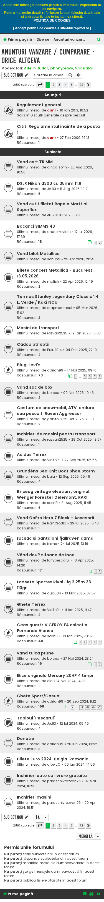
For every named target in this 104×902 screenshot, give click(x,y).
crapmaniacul (59, 307)
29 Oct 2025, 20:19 (78, 419)
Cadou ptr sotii (33, 344)
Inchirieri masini (34, 797)
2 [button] (53, 84)
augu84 (54, 593)
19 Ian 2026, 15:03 (86, 333)
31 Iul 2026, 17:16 (68, 215)
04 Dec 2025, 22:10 (81, 349)
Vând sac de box (34, 387)
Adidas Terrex (32, 454)
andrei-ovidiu (59, 231)
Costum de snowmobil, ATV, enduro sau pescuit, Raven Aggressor (55, 410)
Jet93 (51, 188)
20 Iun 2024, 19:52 (82, 744)
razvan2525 (57, 333)
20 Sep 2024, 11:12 (81, 701)
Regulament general (39, 105)
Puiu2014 (54, 349)
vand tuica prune (35, 653)
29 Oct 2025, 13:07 (86, 439)
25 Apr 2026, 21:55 (79, 259)
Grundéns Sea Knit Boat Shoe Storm (56, 471)
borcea (53, 392)
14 (81, 707)
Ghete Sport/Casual (38, 696)
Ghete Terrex (31, 604)
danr (51, 110)
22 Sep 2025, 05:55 (81, 460)
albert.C (53, 764)
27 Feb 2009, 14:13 (74, 137)
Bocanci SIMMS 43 (36, 226)
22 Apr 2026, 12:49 (78, 281)
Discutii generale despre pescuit (58, 115)
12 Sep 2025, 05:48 (74, 476)
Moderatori (84, 68)
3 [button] (59, 84)
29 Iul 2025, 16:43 (84, 523)
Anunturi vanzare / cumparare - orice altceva (48, 56)
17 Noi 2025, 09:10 (82, 370)
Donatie (25, 738)
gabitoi (53, 419)
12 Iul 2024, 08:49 (74, 723)
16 (93, 707)
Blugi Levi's (28, 365)
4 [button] (66, 84)
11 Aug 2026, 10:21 (74, 188)
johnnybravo (61, 68)
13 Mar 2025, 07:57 (80, 593)
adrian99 (55, 370)
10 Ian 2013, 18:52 (74, 110)
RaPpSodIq (56, 523)
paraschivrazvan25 (64, 781)
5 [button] (72, 84)
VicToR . (54, 460)
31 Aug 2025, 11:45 (76, 502)
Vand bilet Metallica (38, 253)
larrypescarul (58, 560)
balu (51, 476)
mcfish (53, 281)
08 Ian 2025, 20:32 (77, 636)
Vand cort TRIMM (35, 162)
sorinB (52, 502)
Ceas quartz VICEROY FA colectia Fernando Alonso (52, 627)
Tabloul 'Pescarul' (36, 718)
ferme (52, 543)
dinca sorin (57, 167)
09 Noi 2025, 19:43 (78, 392)
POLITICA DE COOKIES (52, 20)
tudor (42, 68)
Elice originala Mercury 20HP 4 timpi (55, 675)
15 (87, 707)
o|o (49, 681)
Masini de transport (38, 328)
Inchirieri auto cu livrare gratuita (52, 775)
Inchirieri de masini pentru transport (56, 434)
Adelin (30, 68)
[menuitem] (98, 39)
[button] (40, 85)
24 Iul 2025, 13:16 (74, 543)
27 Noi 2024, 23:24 (78, 658)
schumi (53, 259)
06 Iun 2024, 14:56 (79, 764)
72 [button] (81, 84)
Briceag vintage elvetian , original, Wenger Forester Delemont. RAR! (53, 494)
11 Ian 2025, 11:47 (78, 609)
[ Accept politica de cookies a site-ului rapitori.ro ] (52, 28)
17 (99, 707)
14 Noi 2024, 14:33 (70, 681)
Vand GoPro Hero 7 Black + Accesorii (55, 518)
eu (49, 215)
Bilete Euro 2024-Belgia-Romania (52, 759)
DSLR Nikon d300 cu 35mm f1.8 (49, 183)
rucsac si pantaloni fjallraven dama (55, 538)
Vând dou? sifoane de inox (45, 555)
